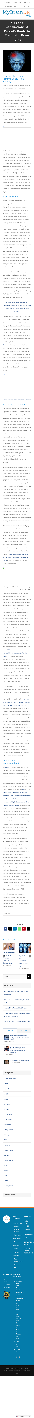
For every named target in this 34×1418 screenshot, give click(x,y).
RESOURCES (7, 1274)
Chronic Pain (8, 1114)
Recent (24, 1031)
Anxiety (6, 1094)
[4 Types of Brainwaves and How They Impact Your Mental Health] (6, 1036)
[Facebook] (14, 1357)
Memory (16, 1242)
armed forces (7, 792)
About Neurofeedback (11, 1079)
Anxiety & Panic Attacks (16, 1229)
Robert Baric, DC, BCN (27, 1223)
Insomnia (7, 1145)
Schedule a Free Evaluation (28, 1251)
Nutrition (6, 1155)
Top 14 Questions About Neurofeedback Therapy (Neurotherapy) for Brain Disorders (17, 1049)
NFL (23, 789)
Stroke (6, 1181)
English (21, 1416)
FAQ (26, 1238)
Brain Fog (7, 1104)
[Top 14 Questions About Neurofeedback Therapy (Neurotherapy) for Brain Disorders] (6, 1048)
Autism (6, 1099)
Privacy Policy (24, 1368)
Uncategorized (8, 1186)
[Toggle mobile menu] (30, 17)
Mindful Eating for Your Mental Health (15, 1008)
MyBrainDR (7, 767)
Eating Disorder (8, 1130)
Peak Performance (9, 1160)
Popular (10, 1031)
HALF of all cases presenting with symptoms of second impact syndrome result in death (16, 702)
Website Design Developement (11, 1370)
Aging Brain (7, 1089)
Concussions (8, 1119)
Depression (7, 1125)
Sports (6, 1170)
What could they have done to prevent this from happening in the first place (15, 653)
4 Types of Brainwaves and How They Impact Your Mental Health (19, 1037)
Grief (5, 1140)
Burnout (6, 1109)
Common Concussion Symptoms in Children (17, 400)
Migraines (17, 1245)
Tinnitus (16, 1252)
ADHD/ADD (17, 1223)
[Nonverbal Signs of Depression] (6, 1061)
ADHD (6, 1084)
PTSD (5, 1165)
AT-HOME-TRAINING (7, 1281)
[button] (29, 6)
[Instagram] (16, 1357)
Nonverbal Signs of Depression (19, 1060)
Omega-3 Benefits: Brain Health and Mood (17, 1021)
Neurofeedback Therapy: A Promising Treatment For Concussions (9, 958)
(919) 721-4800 (17, 1344)
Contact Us (18, 1351)
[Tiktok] (19, 1357)
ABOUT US (27, 1216)
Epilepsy (6, 1135)
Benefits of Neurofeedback (27, 1232)
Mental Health (8, 1150)
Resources (7, 1287)
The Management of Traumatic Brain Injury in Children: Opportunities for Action (15, 557)
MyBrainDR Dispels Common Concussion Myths (23, 961)
